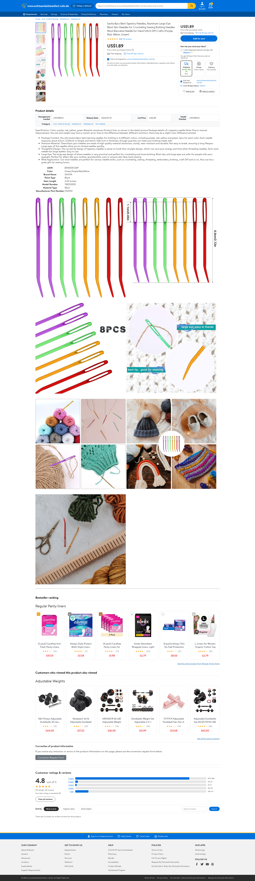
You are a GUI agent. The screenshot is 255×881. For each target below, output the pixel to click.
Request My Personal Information (165, 862)
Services (44, 14)
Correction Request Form (51, 757)
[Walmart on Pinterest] (212, 864)
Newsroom (25, 858)
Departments (31, 14)
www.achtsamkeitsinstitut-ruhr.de (141, 59)
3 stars (71, 785)
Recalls (111, 858)
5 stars (71, 778)
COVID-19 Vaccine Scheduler (120, 850)
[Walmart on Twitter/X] (202, 864)
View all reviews (45, 799)
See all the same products (208, 738)
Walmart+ (69, 862)
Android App (200, 854)
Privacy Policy (157, 854)
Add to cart (199, 38)
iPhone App (200, 850)
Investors (25, 862)
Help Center (126, 836)
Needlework (64, 19)
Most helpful (86, 808)
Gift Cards (69, 866)
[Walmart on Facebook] (196, 864)
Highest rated (68, 808)
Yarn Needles (100, 124)
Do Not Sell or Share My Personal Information (170, 866)
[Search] (192, 6)
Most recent (51, 808)
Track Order (145, 836)
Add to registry (208, 91)
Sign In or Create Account (102, 836)
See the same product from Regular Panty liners (199, 663)
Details (202, 86)
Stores (67, 854)
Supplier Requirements (30, 870)
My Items (126, 14)
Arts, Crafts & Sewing (50, 19)
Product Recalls (114, 866)
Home (37, 19)
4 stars (71, 782)
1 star (72, 791)
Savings (54, 14)
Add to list (190, 91)
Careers (115, 14)
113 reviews (127, 39)
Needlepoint (75, 19)
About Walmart (27, 850)
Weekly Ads (163, 836)
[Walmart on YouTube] (207, 864)
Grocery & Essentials (69, 14)
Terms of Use (157, 850)
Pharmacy (104, 14)
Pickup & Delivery (88, 14)
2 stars (71, 788)
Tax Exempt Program (116, 870)
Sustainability (26, 866)
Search (214, 808)
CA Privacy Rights (159, 858)
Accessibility (113, 862)
